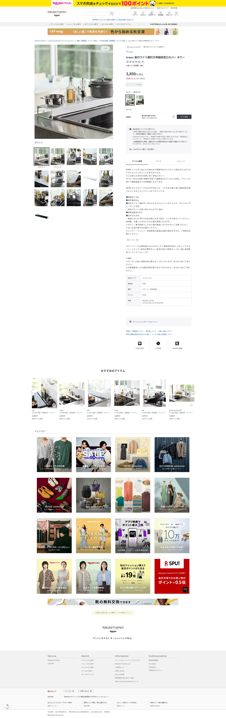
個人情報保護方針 (61, 712)
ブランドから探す (87, 660)
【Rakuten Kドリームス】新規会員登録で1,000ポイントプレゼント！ (86, 697)
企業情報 (50, 712)
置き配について (151, 331)
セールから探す (86, 671)
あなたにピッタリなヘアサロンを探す (60, 702)
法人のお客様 (119, 674)
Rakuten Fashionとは (122, 664)
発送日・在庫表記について (134, 331)
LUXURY (51, 663)
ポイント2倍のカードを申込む (127, 702)
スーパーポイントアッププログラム (127, 660)
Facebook (152, 664)
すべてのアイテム (87, 674)
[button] (74, 92)
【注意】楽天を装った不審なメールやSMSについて (113, 613)
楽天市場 (174, 8)
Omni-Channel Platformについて (127, 681)
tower (130, 52)
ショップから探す (87, 664)
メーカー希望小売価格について (162, 334)
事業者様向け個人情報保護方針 (79, 712)
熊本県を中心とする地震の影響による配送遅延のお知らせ (113, 20)
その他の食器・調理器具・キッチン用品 (112, 41)
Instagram (152, 667)
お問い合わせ (119, 671)
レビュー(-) (180, 161)
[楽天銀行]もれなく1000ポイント (142, 8)
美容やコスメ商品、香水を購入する (95, 702)
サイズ (158, 161)
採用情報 (107, 712)
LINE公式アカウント (156, 670)
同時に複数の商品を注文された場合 (137, 334)
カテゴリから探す (87, 667)
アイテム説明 (137, 161)
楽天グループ (161, 8)
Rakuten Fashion (40, 41)
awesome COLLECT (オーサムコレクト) (61, 41)
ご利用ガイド (119, 667)
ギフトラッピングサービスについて (145, 322)
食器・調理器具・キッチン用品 (87, 41)
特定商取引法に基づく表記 (124, 678)
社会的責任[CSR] (96, 712)
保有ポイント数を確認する (159, 702)
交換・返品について (165, 331)
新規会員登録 (153, 660)
